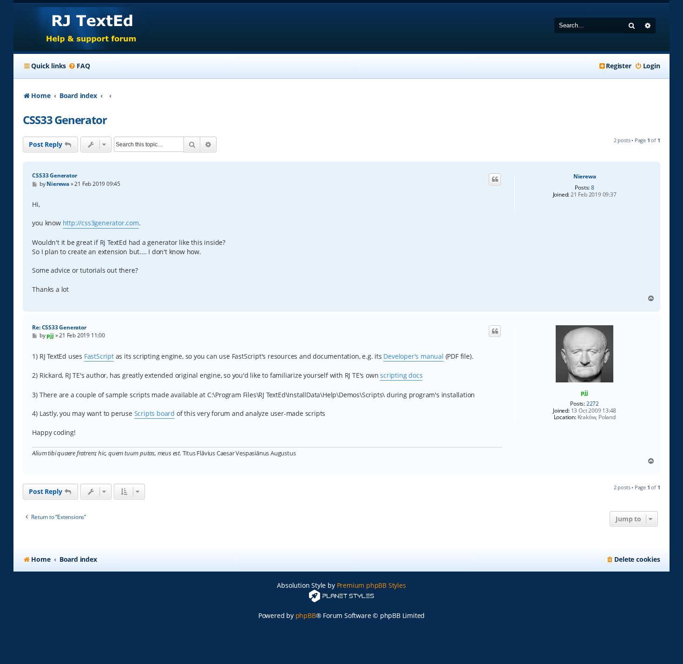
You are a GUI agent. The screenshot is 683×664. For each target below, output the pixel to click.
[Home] (82, 28)
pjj (584, 392)
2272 (592, 404)
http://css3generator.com (101, 222)
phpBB (306, 615)
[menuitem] (79, 66)
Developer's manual (413, 356)
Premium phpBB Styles (371, 585)
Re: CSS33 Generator (59, 327)
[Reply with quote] (495, 179)
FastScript (99, 356)
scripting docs (401, 375)
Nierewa (584, 176)
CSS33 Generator (64, 119)
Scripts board (154, 413)
